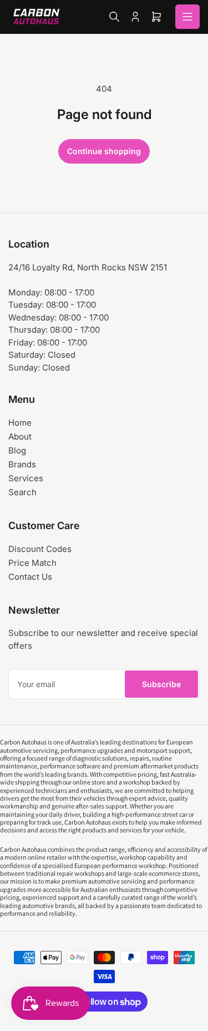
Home (20, 422)
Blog (17, 450)
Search (22, 492)
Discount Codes (40, 549)
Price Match (32, 563)
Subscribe (161, 684)
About (20, 436)
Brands (22, 464)
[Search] (114, 16)
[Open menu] (187, 16)
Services (25, 478)
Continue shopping (104, 151)
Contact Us (30, 576)
